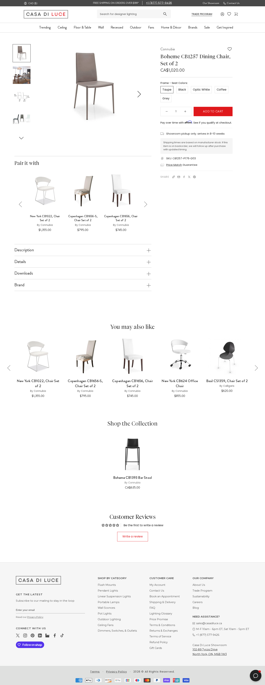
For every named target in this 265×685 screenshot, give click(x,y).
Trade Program (202, 590)
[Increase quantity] (185, 111)
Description (24, 250)
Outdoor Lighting (109, 619)
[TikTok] (62, 635)
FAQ (152, 607)
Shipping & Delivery (162, 602)
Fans (151, 27)
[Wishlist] (229, 14)
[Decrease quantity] (167, 111)
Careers (197, 602)
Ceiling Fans (105, 625)
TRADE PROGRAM (201, 14)
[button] (21, 137)
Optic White (201, 89)
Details (20, 262)
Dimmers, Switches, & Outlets (117, 630)
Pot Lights (104, 613)
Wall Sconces (106, 607)
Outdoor (135, 27)
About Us (199, 584)
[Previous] (22, 204)
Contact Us (233, 3)
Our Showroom (211, 3)
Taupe (166, 89)
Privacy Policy (35, 617)
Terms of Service (160, 636)
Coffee (221, 89)
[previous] (49, 94)
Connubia (167, 49)
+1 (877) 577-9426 (159, 3)
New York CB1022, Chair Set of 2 (45, 218)
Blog (196, 607)
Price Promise (158, 619)
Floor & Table (82, 27)
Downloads (23, 273)
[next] (138, 94)
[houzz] (47, 635)
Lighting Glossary (160, 613)
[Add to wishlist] (230, 49)
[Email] (178, 177)
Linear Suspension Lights (114, 596)
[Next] (144, 204)
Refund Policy (158, 642)
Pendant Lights (108, 590)
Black (182, 89)
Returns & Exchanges (163, 630)
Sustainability (201, 596)
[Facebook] (184, 177)
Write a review (132, 536)
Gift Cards (155, 648)
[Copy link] (173, 177)
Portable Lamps (108, 602)
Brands (192, 27)
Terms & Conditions (162, 625)
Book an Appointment (164, 596)
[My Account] (222, 14)
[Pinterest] (194, 177)
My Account (157, 584)
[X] (189, 177)
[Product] (132, 453)
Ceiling (62, 27)
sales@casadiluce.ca (209, 623)
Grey (165, 98)
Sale (207, 27)
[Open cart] (236, 14)
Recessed (117, 27)
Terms (95, 671)
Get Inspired (225, 27)
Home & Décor (171, 27)
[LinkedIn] (40, 635)
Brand (19, 285)
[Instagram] (25, 635)
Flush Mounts (107, 584)
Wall (101, 27)
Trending (45, 27)
